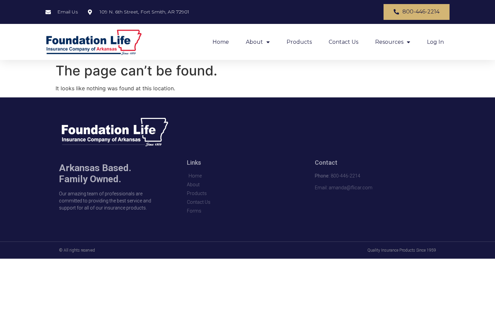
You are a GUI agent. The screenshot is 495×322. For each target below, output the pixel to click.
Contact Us (343, 42)
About (254, 42)
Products (299, 42)
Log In (435, 42)
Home (220, 42)
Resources (389, 42)
